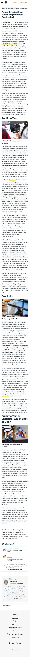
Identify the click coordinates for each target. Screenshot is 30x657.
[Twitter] (13, 643)
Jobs (15, 621)
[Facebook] (9, 643)
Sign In (14, 2)
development (6, 328)
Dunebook (12, 180)
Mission (15, 624)
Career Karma (20, 583)
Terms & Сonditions (15, 634)
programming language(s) (10, 44)
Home (15, 615)
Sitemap (15, 637)
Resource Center (15, 628)
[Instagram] (17, 643)
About (15, 618)
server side (5, 396)
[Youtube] (20, 643)
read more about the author (15, 599)
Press (15, 631)
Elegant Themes (13, 219)
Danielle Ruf (6, 22)
